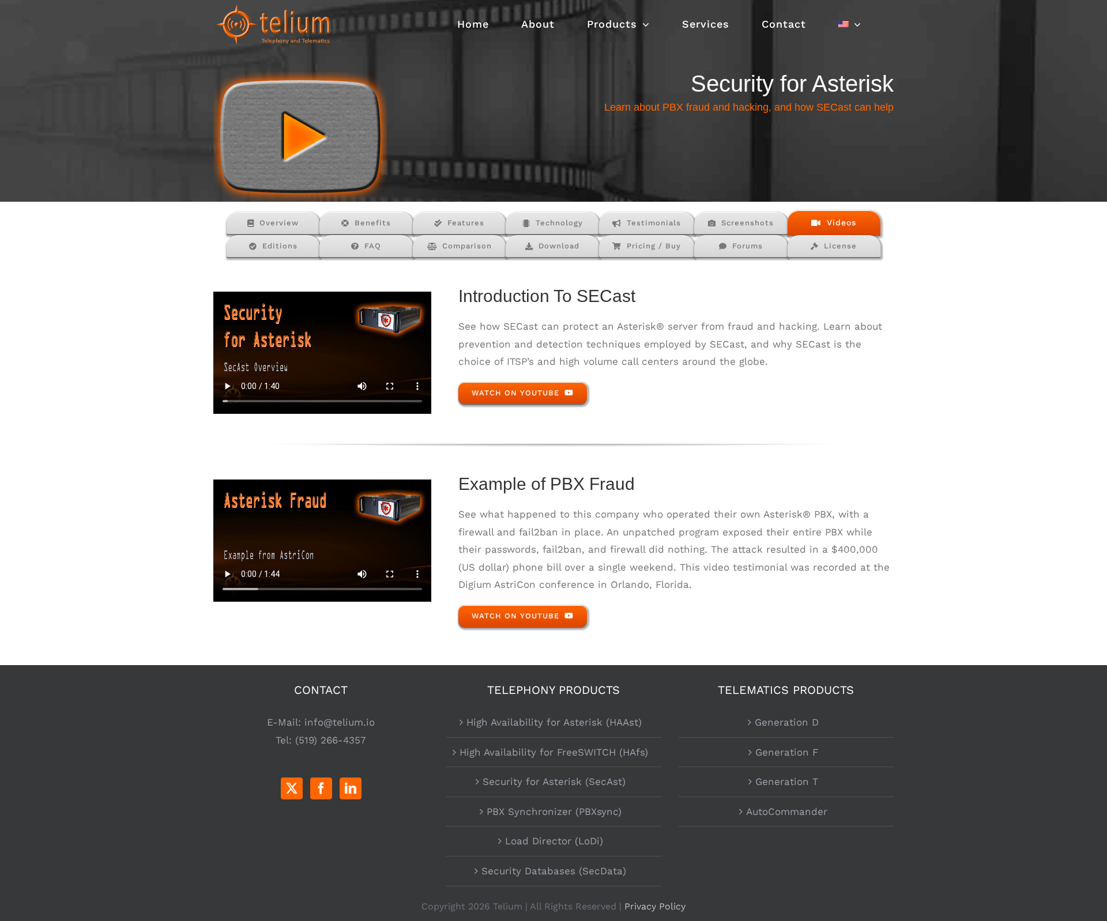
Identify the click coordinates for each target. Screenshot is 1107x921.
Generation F (786, 752)
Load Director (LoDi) (554, 841)
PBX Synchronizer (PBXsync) (554, 811)
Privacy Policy (655, 906)
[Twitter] (292, 788)
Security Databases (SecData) (553, 871)
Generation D (787, 722)
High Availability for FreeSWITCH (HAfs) (554, 752)
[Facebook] (321, 788)
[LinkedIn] (351, 788)
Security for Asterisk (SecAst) (554, 781)
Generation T (786, 781)
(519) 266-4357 (330, 740)
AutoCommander (786, 811)
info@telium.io (339, 722)
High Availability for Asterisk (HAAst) (554, 722)
